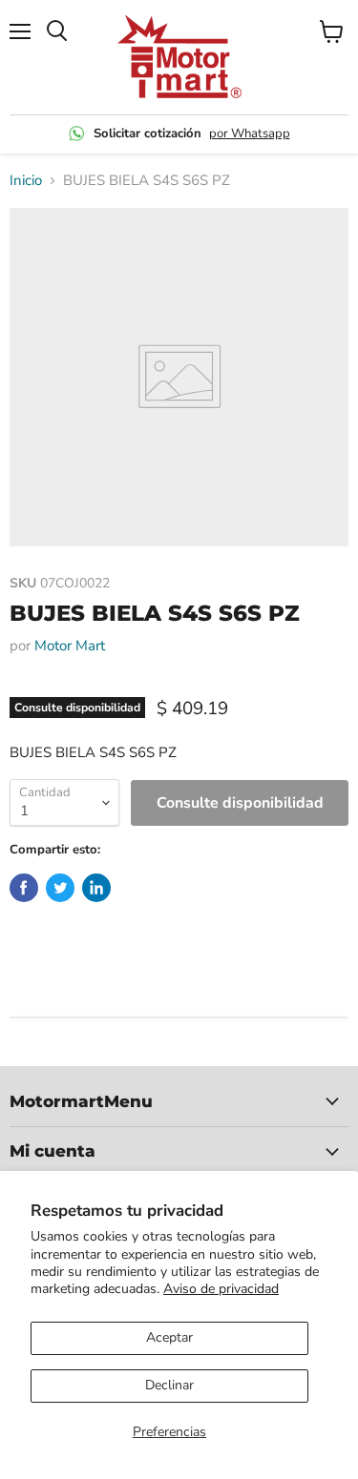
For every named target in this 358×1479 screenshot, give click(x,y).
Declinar (169, 1385)
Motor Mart (69, 645)
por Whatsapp (249, 133)
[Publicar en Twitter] (60, 887)
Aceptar (169, 1337)
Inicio (26, 181)
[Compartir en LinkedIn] (96, 887)
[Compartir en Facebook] (24, 887)
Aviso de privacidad (221, 1289)
